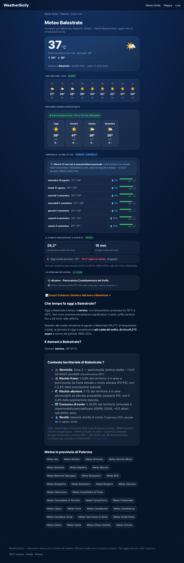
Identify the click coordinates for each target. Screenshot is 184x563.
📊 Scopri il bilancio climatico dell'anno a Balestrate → (78, 295)
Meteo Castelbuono (97, 508)
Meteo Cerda (74, 525)
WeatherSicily (16, 5)
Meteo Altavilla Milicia (120, 459)
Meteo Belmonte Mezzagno (61, 475)
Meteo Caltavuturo (57, 492)
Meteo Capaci (54, 508)
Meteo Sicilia (153, 5)
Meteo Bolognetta (56, 484)
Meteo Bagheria (78, 467)
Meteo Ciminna (124, 525)
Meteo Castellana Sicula (59, 517)
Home (29, 554)
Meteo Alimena (72, 459)
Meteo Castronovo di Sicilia (92, 517)
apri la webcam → (108, 285)
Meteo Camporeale (123, 500)
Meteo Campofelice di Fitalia (88, 492)
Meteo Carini (74, 508)
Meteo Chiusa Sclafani (99, 525)
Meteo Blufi (113, 475)
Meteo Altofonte (55, 467)
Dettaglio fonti (100, 438)
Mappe (168, 5)
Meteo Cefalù (54, 525)
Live (178, 5)
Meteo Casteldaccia (124, 508)
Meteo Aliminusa (94, 459)
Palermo (64, 14)
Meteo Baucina (100, 467)
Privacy (39, 554)
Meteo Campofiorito (96, 500)
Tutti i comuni (16, 554)
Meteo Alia (52, 459)
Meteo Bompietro (81, 484)
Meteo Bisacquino (91, 475)
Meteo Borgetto (104, 484)
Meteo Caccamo (127, 484)
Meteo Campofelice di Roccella (63, 500)
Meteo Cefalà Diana (123, 517)
